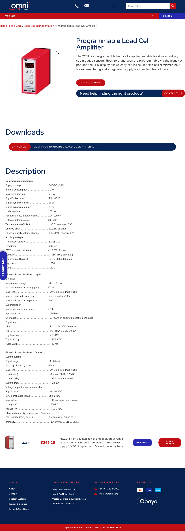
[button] (114, 6)
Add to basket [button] (170, 442)
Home (3, 25)
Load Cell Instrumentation (39, 25)
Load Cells (15, 25)
